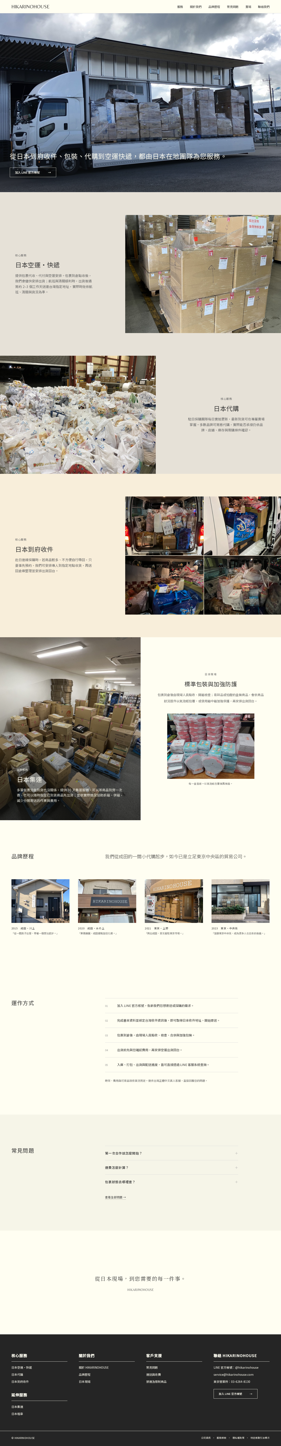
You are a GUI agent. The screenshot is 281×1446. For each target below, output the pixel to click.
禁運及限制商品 (156, 1381)
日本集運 (17, 1407)
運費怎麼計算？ (171, 1167)
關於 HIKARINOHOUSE (94, 1367)
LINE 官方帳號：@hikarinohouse (236, 1367)
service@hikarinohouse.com (234, 1374)
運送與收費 (153, 1374)
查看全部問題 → (115, 1197)
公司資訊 (206, 1437)
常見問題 (233, 7)
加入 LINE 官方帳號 (33, 172)
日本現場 (84, 1381)
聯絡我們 (264, 7)
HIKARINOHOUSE (30, 6)
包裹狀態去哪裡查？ (171, 1181)
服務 (180, 7)
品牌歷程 (214, 7)
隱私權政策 (238, 1437)
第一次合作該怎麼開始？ (171, 1153)
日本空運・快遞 (21, 1367)
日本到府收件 (20, 1381)
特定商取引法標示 (260, 1437)
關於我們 (196, 7)
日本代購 (17, 1374)
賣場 (248, 7)
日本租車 (17, 1414)
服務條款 (221, 1437)
